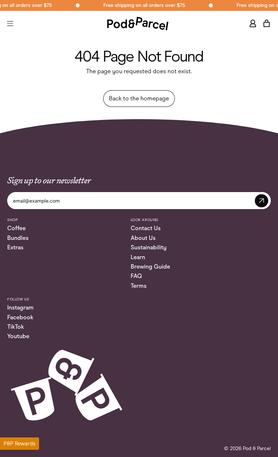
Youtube (18, 336)
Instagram (20, 307)
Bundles (18, 237)
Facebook (20, 317)
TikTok (15, 326)
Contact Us (146, 228)
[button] (19, 443)
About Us (143, 237)
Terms (139, 285)
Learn (138, 257)
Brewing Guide (150, 266)
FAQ (136, 276)
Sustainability (149, 247)
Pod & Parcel (257, 448)
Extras (15, 247)
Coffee (16, 228)
